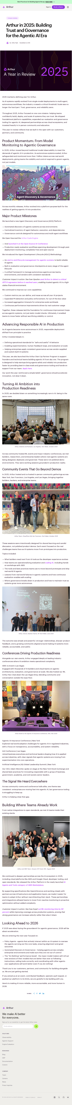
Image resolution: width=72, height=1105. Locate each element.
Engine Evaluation (8, 1044)
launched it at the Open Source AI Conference (28, 244)
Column (4, 1065)
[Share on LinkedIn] (43, 993)
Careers (5, 1078)
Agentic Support (7, 1041)
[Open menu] (68, 7)
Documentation (7, 1061)
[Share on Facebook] (36, 993)
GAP (3, 1058)
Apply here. (27, 368)
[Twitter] (59, 1097)
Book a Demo (58, 7)
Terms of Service (30, 1097)
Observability (6, 1037)
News (4, 1082)
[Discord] (68, 1097)
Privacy (40, 1097)
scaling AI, (49, 563)
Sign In (48, 7)
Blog (3, 1054)
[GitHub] (63, 1097)
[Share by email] (34, 993)
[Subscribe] (36, 1026)
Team (4, 1075)
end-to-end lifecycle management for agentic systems (30, 260)
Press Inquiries (7, 1085)
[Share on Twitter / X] (40, 993)
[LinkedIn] (54, 1097)
